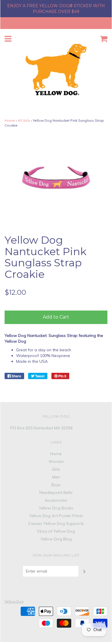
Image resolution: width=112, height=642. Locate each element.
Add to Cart (56, 317)
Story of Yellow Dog (56, 531)
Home (10, 120)
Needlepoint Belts (56, 492)
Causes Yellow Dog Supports (56, 523)
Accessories (56, 500)
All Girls (24, 120)
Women (56, 461)
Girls (56, 469)
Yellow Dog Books (56, 508)
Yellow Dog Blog (56, 539)
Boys (56, 484)
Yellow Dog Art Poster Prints (56, 515)
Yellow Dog (14, 601)
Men (56, 477)
